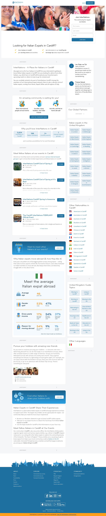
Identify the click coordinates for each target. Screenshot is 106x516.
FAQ (55, 473)
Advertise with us (17, 486)
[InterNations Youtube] (59, 496)
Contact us (15, 484)
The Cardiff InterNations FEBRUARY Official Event (38, 216)
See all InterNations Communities (66, 514)
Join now (82, 39)
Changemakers (77, 476)
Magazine (56, 480)
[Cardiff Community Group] (26, 374)
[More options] (56, 62)
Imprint (44, 511)
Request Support (58, 476)
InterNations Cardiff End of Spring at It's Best (39, 180)
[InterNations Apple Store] (47, 504)
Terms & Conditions (51, 511)
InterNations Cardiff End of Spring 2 (37, 163)
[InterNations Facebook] (46, 496)
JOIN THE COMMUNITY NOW (39, 117)
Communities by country (39, 473)
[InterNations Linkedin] (51, 496)
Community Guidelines (79, 473)
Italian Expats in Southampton (86, 183)
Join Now (90, 3)
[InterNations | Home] (17, 2)
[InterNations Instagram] (55, 496)
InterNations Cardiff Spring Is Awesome (39, 199)
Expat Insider (57, 482)
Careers (15, 482)
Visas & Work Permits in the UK (86, 308)
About (14, 473)
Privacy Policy (60, 511)
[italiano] (70, 345)
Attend (60, 164)
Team (14, 476)
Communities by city (38, 476)
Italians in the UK (53, 439)
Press (14, 480)
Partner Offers (57, 478)
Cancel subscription (58, 484)
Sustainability (16, 478)
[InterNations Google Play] (59, 504)
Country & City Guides (39, 478)
